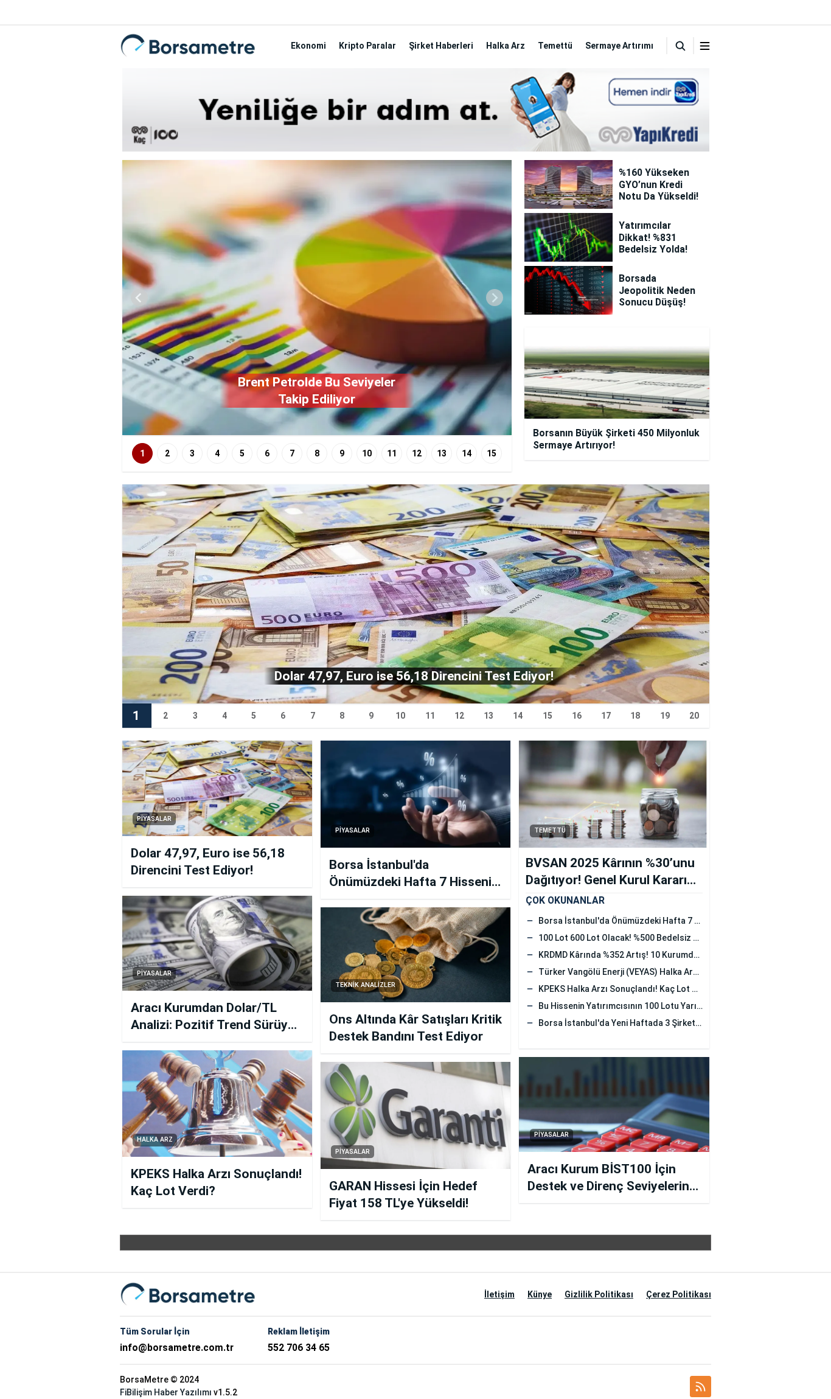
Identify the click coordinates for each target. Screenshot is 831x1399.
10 (367, 453)
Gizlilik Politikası (599, 1294)
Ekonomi (308, 46)
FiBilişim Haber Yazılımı (166, 1392)
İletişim (499, 1294)
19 (665, 715)
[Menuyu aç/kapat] (704, 46)
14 (466, 453)
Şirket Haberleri (441, 46)
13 (442, 453)
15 (491, 453)
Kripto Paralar (367, 46)
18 (635, 715)
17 (606, 715)
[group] (317, 297)
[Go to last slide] (139, 297)
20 (694, 715)
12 (417, 453)
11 (392, 453)
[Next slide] (494, 297)
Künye (539, 1294)
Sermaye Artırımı (619, 46)
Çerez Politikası (678, 1294)
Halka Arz (505, 46)
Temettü (555, 46)
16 (577, 715)
